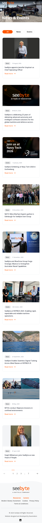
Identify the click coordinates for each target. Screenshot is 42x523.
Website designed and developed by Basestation (21, 516)
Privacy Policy (34, 501)
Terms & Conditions (21, 504)
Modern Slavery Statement (11, 501)
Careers (26, 498)
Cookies (25, 501)
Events (29, 32)
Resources (17, 498)
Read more (9, 73)
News (18, 32)
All (8, 32)
